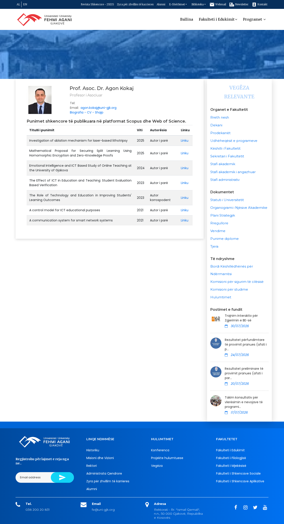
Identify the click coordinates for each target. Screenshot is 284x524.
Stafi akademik (222, 164)
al (18, 4)
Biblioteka (197, 4)
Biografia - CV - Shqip (86, 112)
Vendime (217, 231)
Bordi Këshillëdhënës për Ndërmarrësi (231, 270)
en (25, 4)
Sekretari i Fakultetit (227, 156)
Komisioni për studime (229, 289)
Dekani (216, 125)
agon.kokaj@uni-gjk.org (98, 108)
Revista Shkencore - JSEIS (97, 4)
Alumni (161, 4)
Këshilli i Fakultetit (225, 148)
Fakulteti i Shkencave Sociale (238, 473)
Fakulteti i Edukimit (217, 19)
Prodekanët (220, 133)
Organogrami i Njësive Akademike (238, 207)
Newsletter (241, 4)
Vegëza (157, 465)
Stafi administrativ (225, 180)
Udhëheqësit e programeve (233, 141)
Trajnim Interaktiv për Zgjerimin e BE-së (241, 318)
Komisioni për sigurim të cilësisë (237, 282)
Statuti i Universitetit (227, 200)
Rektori (91, 465)
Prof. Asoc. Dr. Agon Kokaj (102, 88)
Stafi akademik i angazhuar (233, 172)
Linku (184, 140)
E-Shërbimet (177, 4)
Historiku (92, 450)
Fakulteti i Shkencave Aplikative (240, 481)
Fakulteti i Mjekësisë (231, 465)
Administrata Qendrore (104, 473)
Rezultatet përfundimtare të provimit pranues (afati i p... (246, 344)
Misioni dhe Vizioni (100, 458)
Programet (253, 19)
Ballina (186, 19)
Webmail (220, 4)
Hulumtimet (220, 297)
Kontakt (262, 4)
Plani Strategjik (222, 215)
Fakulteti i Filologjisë (231, 458)
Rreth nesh (219, 117)
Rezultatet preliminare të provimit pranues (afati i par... (244, 373)
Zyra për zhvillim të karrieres (135, 4)
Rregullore (219, 223)
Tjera (214, 246)
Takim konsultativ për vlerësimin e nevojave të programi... (244, 402)
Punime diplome (224, 239)
